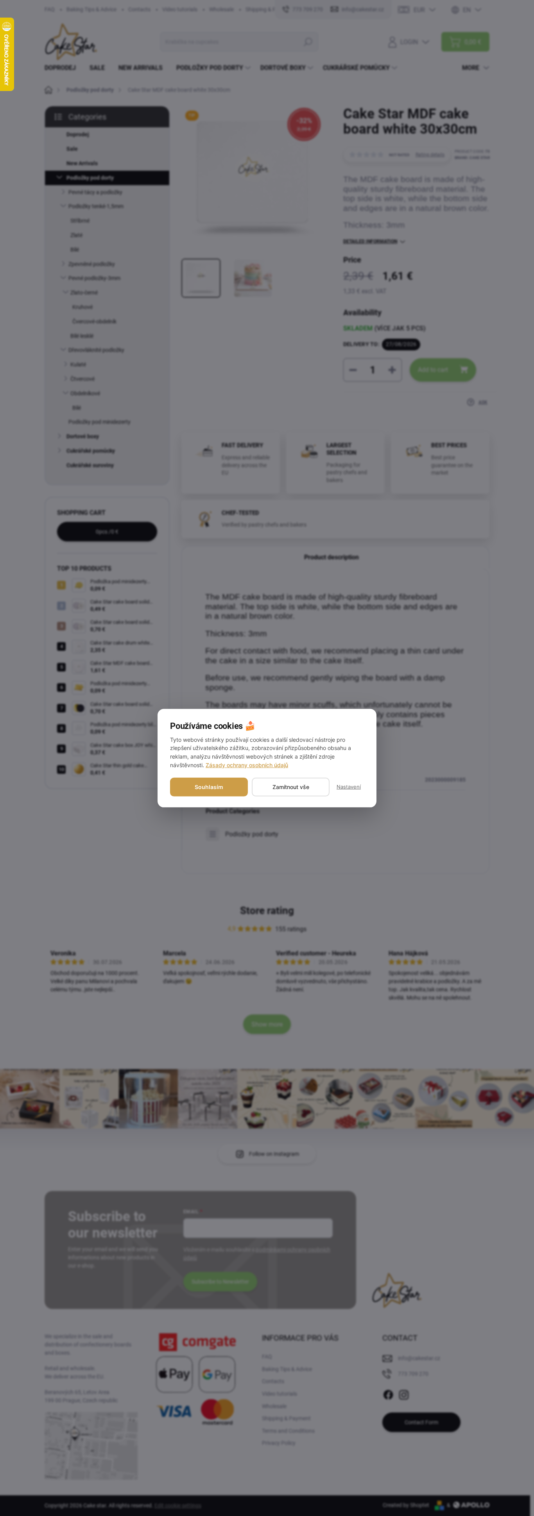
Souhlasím (209, 787)
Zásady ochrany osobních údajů (247, 765)
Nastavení (349, 787)
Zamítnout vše (290, 787)
